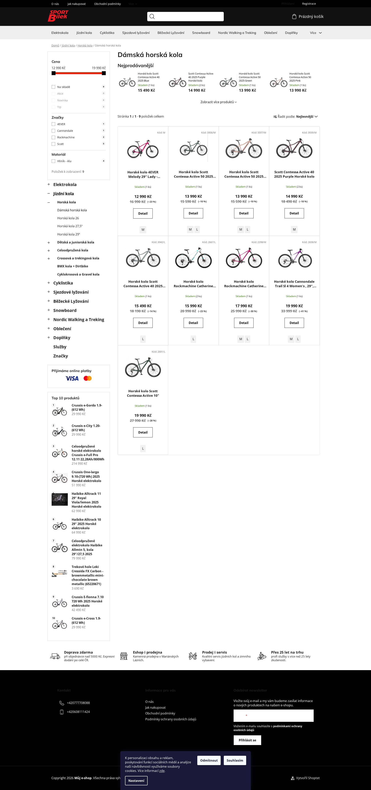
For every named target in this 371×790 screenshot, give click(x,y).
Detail (143, 213)
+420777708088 (78, 703)
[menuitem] (60, 32)
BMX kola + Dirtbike (72, 266)
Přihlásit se (247, 740)
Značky (60, 356)
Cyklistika (63, 283)
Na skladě (80, 87)
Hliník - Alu (80, 161)
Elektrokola (65, 184)
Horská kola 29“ (68, 234)
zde (162, 771)
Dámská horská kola (72, 210)
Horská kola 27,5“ (70, 226)
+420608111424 (78, 712)
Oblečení (62, 328)
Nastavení (136, 781)
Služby (59, 346)
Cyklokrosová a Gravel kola (78, 274)
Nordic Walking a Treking (78, 319)
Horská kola (66, 202)
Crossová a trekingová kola (78, 258)
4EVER (80, 124)
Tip (80, 107)
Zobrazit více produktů (217, 102)
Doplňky (61, 337)
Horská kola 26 (68, 218)
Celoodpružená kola (72, 250)
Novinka (80, 100)
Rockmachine (80, 137)
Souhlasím (235, 760)
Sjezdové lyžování (71, 292)
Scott (80, 144)
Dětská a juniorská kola (75, 242)
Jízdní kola (63, 193)
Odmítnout (209, 760)
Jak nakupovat (77, 4)
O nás (55, 4)
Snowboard (65, 310)
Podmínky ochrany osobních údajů (170, 719)
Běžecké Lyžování (71, 301)
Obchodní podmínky (107, 4)
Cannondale (80, 131)
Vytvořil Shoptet (308, 778)
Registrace (309, 3)
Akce (80, 93)
